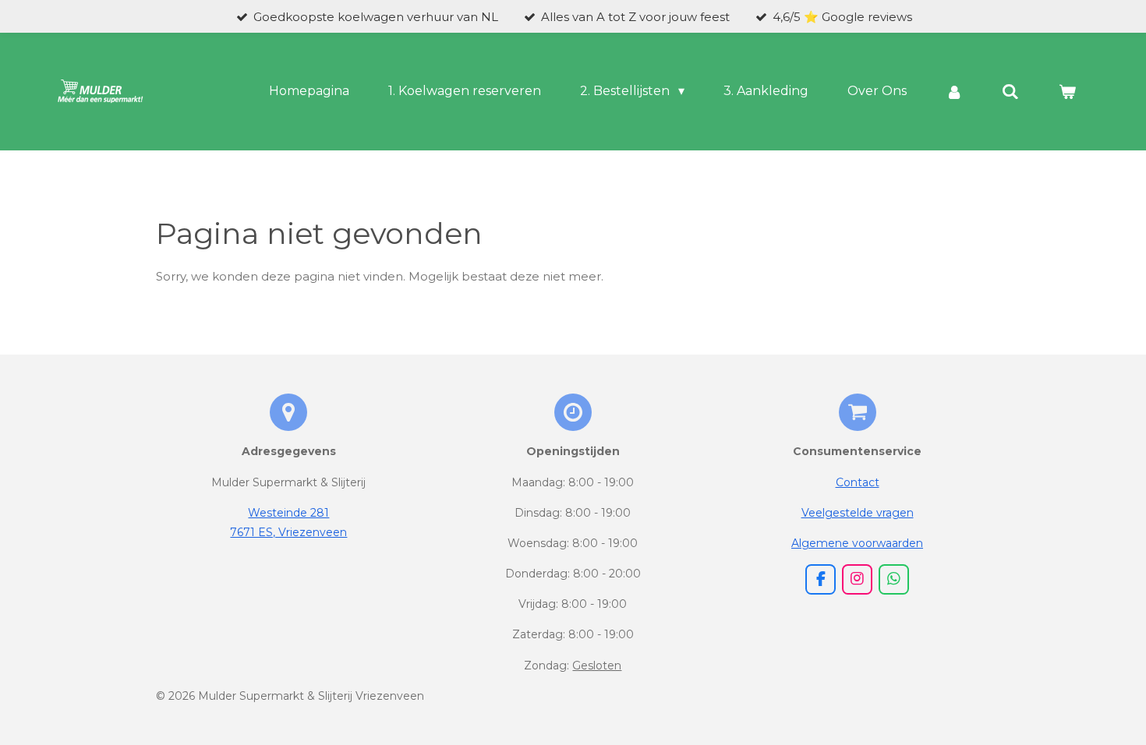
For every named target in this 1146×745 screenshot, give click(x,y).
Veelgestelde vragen (857, 513)
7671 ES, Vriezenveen (288, 532)
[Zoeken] (1010, 92)
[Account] (954, 92)
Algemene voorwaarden (857, 543)
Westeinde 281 (288, 513)
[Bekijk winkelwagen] (1067, 92)
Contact (857, 482)
